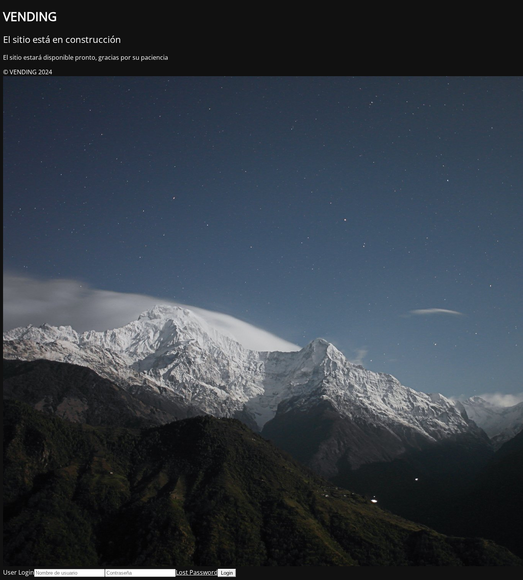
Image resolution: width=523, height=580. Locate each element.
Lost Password (197, 572)
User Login (18, 572)
